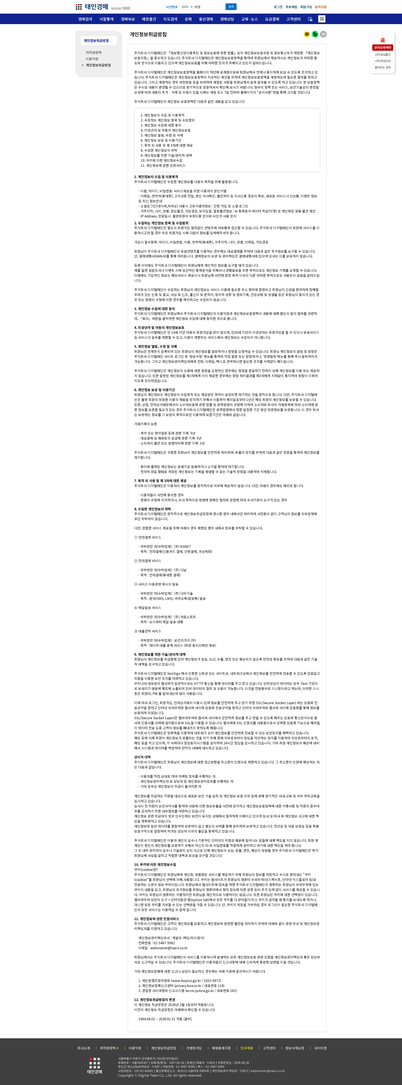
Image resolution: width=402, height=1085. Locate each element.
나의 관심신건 (382, 61)
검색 (231, 6)
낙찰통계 (106, 19)
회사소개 (83, 1047)
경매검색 (85, 19)
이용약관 (135, 1047)
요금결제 (272, 19)
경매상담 (227, 19)
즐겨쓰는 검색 (382, 67)
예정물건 (149, 19)
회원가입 (306, 7)
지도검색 (170, 19)
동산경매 (206, 19)
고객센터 (293, 19)
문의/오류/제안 (382, 47)
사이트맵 (320, 1047)
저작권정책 (109, 1047)
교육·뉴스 (249, 19)
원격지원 (321, 7)
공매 (188, 19)
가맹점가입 (194, 1047)
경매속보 (128, 19)
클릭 (187, 1018)
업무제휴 (247, 1047)
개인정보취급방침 (163, 1047)
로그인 (278, 7)
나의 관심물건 (382, 54)
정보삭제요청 (294, 1047)
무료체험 (291, 7)
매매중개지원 (221, 1047)
